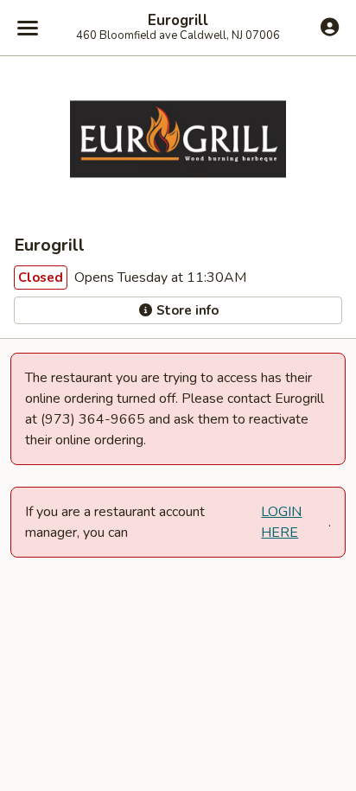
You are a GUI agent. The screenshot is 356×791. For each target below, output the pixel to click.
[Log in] (329, 27)
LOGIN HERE (281, 522)
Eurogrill (178, 20)
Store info (186, 310)
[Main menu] (27, 27)
